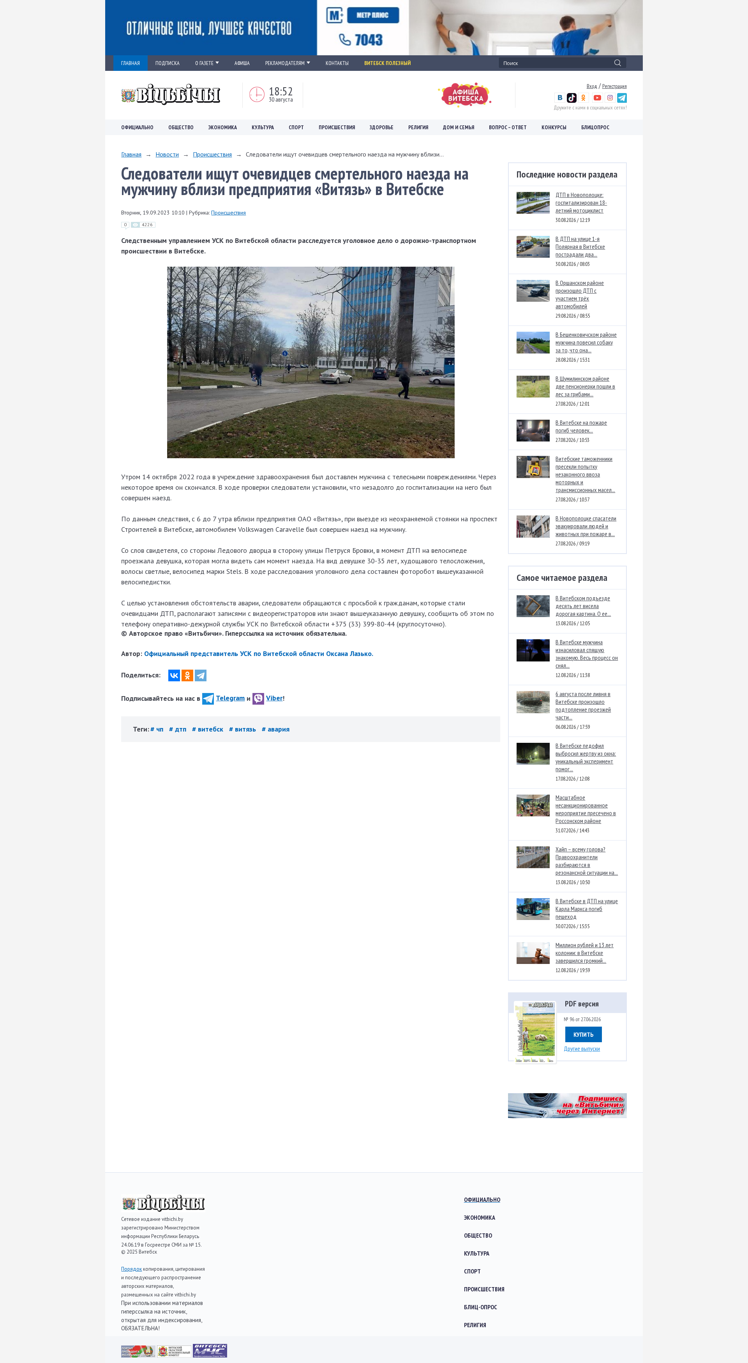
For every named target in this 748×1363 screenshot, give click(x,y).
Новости (167, 154)
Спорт (296, 127)
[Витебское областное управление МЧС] (210, 1355)
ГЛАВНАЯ (130, 63)
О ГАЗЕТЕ (204, 63)
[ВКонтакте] (174, 675)
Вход (592, 86)
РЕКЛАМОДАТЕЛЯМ (285, 63)
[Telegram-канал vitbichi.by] (622, 100)
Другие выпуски (582, 1048)
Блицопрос (595, 127)
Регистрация (614, 86)
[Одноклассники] (187, 675)
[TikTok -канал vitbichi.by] (572, 100)
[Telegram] (200, 675)
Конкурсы (554, 127)
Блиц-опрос (480, 1307)
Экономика (222, 127)
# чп (157, 729)
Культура (263, 127)
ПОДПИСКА (167, 63)
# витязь (243, 729)
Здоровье (381, 127)
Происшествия (337, 127)
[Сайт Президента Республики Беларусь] (139, 1355)
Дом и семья (458, 127)
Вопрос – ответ (508, 127)
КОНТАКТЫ (337, 63)
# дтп (178, 729)
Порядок (131, 1269)
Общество (181, 127)
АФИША (242, 63)
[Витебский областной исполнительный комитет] (175, 1355)
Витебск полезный (387, 63)
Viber (274, 697)
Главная (131, 154)
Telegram (230, 697)
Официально (137, 127)
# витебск (208, 729)
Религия (418, 127)
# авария (275, 729)
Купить (583, 1034)
